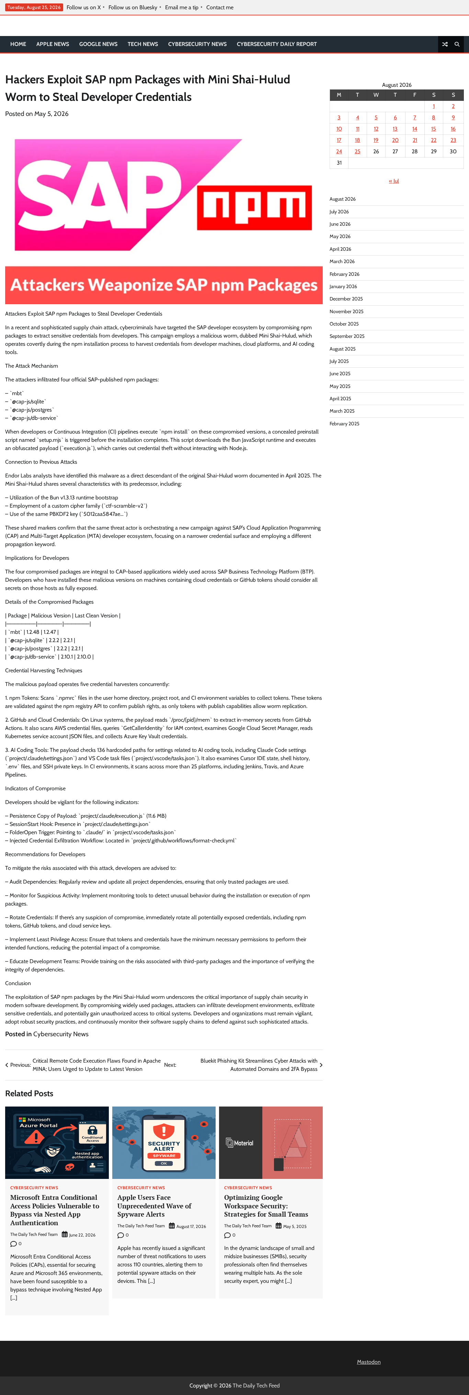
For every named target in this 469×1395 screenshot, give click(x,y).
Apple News (52, 44)
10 (339, 129)
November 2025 (347, 311)
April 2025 (340, 398)
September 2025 (347, 336)
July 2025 (339, 361)
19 (376, 140)
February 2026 (344, 274)
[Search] (457, 44)
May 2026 (340, 236)
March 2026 (342, 261)
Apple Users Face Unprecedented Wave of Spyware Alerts (154, 1206)
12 (376, 129)
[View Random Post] (445, 44)
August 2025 (343, 348)
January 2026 (343, 286)
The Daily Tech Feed (256, 1385)
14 (414, 129)
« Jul (394, 181)
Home (18, 44)
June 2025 (340, 373)
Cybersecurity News (197, 44)
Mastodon (369, 1362)
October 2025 (344, 324)
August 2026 (343, 199)
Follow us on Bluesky (132, 7)
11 (357, 129)
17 (339, 140)
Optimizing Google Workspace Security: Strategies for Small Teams (266, 1206)
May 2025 (340, 386)
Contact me (219, 7)
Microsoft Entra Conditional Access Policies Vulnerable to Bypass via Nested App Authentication (54, 1210)
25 (358, 151)
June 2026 (340, 224)
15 (433, 129)
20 (395, 140)
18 (357, 140)
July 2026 (339, 212)
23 (453, 140)
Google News (98, 44)
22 (433, 140)
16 (453, 129)
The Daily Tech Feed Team (34, 1234)
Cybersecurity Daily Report (277, 44)
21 (415, 140)
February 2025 (344, 423)
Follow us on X (84, 7)
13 (395, 129)
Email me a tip (181, 7)
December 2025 (346, 299)
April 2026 (340, 249)
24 (339, 151)
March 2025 (342, 411)
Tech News (143, 44)
